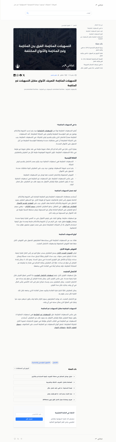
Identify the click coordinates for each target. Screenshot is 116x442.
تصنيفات (47, 5)
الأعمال (74, 25)
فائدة (68, 221)
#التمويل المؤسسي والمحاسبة (41, 362)
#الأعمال (55, 362)
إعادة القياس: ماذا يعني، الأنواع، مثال (92, 68)
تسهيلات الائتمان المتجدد (43, 275)
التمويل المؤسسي (66, 25)
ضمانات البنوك (59, 327)
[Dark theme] (18, 438)
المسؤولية (23, 5)
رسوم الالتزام (30, 206)
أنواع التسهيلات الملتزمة (96, 34)
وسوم (42, 5)
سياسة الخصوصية (33, 5)
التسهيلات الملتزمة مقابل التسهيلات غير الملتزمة (91, 38)
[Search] (28, 13)
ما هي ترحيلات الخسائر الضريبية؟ (93, 65)
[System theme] (14, 438)
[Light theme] (21, 438)
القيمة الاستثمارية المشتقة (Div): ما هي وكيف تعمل (92, 60)
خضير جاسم (54, 75)
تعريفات (54, 5)
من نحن (16, 5)
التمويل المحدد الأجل (64, 253)
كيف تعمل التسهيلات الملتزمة (94, 31)
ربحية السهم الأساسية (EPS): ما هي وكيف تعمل (92, 49)
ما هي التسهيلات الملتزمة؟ (95, 28)
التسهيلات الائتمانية (44, 130)
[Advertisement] (44, 105)
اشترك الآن (29, 419)
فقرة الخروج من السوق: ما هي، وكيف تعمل (91, 54)
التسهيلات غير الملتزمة (42, 314)
